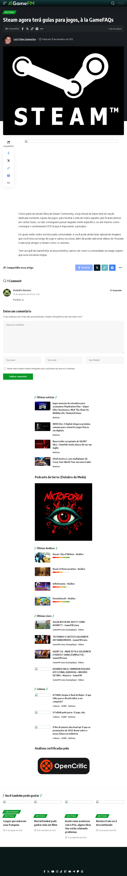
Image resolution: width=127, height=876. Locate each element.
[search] (113, 3)
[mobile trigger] (5, 3)
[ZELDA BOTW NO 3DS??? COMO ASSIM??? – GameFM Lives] (42, 626)
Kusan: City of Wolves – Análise (68, 554)
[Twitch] (65, 871)
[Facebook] (44, 871)
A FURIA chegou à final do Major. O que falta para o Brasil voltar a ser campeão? (72, 698)
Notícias (9, 12)
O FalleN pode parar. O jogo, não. (69, 712)
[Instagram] (57, 871)
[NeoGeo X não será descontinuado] (110, 808)
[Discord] (70, 871)
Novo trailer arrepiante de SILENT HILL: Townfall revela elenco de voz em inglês (72, 444)
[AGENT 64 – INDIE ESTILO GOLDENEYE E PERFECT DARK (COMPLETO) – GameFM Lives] (42, 656)
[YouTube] (53, 871)
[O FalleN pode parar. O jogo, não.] (42, 716)
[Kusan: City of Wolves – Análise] (42, 558)
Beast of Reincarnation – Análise (69, 569)
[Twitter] (48, 871)
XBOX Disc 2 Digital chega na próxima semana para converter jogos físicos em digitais (71, 427)
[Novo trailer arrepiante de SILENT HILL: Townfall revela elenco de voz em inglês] (42, 445)
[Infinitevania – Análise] (42, 588)
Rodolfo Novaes (22, 290)
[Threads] (82, 871)
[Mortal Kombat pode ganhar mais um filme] (48, 808)
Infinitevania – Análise (64, 583)
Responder (117, 290)
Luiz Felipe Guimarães (25, 39)
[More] (41, 28)
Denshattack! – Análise (64, 598)
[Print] (37, 28)
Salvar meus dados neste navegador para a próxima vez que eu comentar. (41, 368)
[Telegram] (74, 871)
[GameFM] (21, 3)
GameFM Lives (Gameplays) (65, 629)
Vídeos (81, 629)
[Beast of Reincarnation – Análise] (42, 573)
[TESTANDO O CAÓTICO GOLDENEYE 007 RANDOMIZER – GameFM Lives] (42, 641)
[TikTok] (61, 871)
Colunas (56, 706)
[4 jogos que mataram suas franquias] (17, 808)
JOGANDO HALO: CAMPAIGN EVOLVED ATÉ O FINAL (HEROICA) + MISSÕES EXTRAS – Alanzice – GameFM (71, 672)
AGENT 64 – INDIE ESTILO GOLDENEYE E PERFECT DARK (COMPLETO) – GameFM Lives (72, 654)
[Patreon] (78, 871)
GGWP (64, 706)
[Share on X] (27, 28)
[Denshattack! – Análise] (42, 603)
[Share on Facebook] (22, 28)
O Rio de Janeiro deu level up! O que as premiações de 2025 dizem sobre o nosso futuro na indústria (71, 730)
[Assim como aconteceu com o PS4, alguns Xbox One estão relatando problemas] (79, 808)
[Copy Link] (32, 28)
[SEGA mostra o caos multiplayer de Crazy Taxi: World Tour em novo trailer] (42, 463)
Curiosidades (11, 812)
